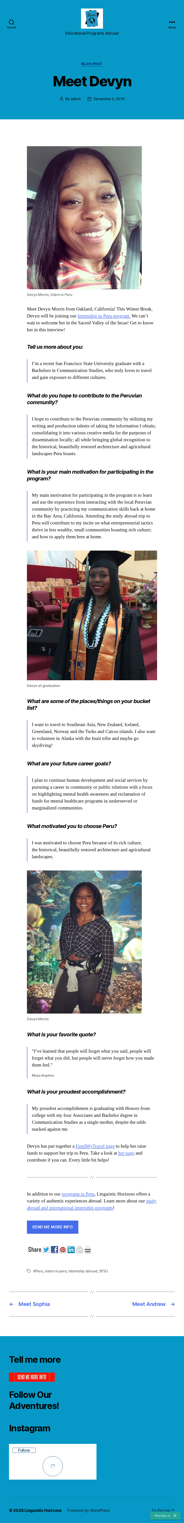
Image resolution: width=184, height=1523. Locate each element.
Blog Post (92, 64)
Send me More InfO (52, 1227)
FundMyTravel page (95, 1146)
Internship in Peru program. (104, 316)
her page (126, 1153)
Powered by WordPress (88, 1510)
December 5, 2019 (109, 99)
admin (76, 99)
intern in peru (55, 1271)
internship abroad (82, 1271)
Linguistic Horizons (42, 1510)
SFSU (103, 1271)
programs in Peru (78, 1194)
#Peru (38, 1271)
